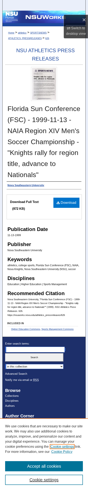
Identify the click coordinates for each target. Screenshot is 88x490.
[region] (44, 454)
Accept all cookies (44, 466)
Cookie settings (62, 446)
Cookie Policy (61, 451)
